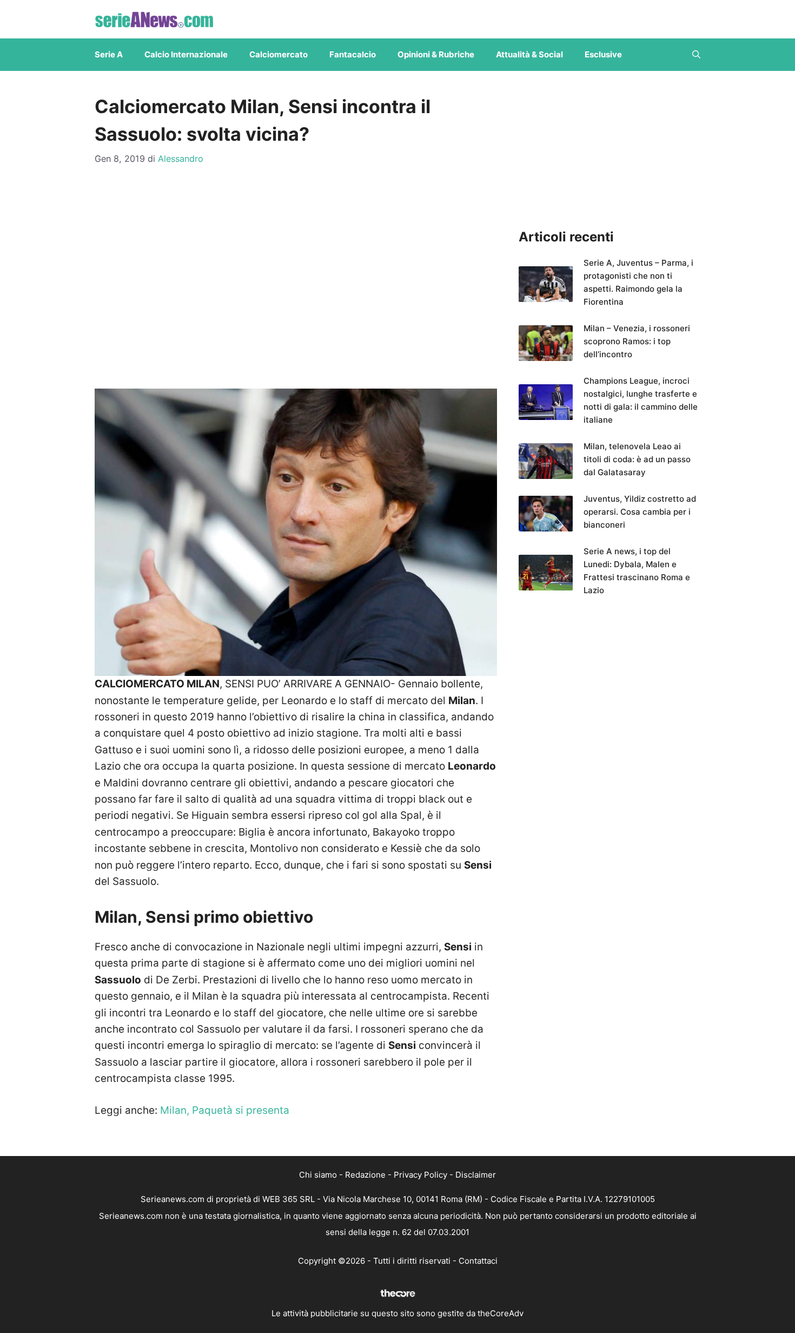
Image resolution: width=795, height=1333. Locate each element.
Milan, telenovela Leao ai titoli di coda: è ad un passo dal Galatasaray (637, 459)
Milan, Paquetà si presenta (224, 1110)
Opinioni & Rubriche (436, 54)
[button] (696, 54)
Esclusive (603, 54)
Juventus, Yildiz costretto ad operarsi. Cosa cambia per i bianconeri (640, 512)
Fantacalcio (352, 54)
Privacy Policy (420, 1175)
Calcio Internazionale (186, 54)
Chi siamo (318, 1175)
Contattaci (478, 1261)
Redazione (365, 1175)
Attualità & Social (529, 54)
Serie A (109, 54)
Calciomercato (278, 54)
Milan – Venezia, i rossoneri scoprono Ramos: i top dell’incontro (637, 341)
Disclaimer (475, 1175)
